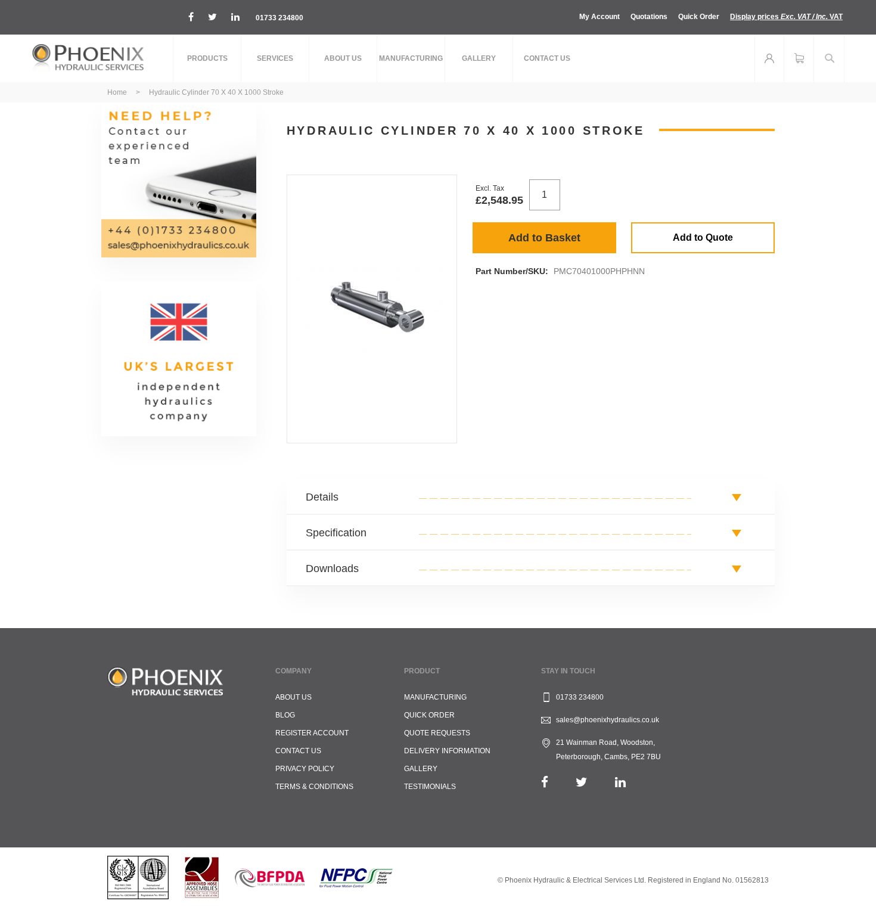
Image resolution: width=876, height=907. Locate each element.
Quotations (648, 17)
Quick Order (698, 17)
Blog (285, 715)
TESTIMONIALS (430, 786)
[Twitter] (582, 782)
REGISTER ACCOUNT (312, 733)
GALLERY (420, 769)
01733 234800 (279, 18)
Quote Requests (437, 733)
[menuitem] (207, 58)
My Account (599, 17)
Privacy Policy (304, 769)
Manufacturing (435, 697)
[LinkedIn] (620, 782)
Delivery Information (447, 751)
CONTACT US (298, 751)
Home (117, 92)
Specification (336, 533)
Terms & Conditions (314, 786)
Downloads (332, 568)
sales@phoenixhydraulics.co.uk (607, 720)
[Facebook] (544, 782)
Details (322, 497)
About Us (293, 697)
